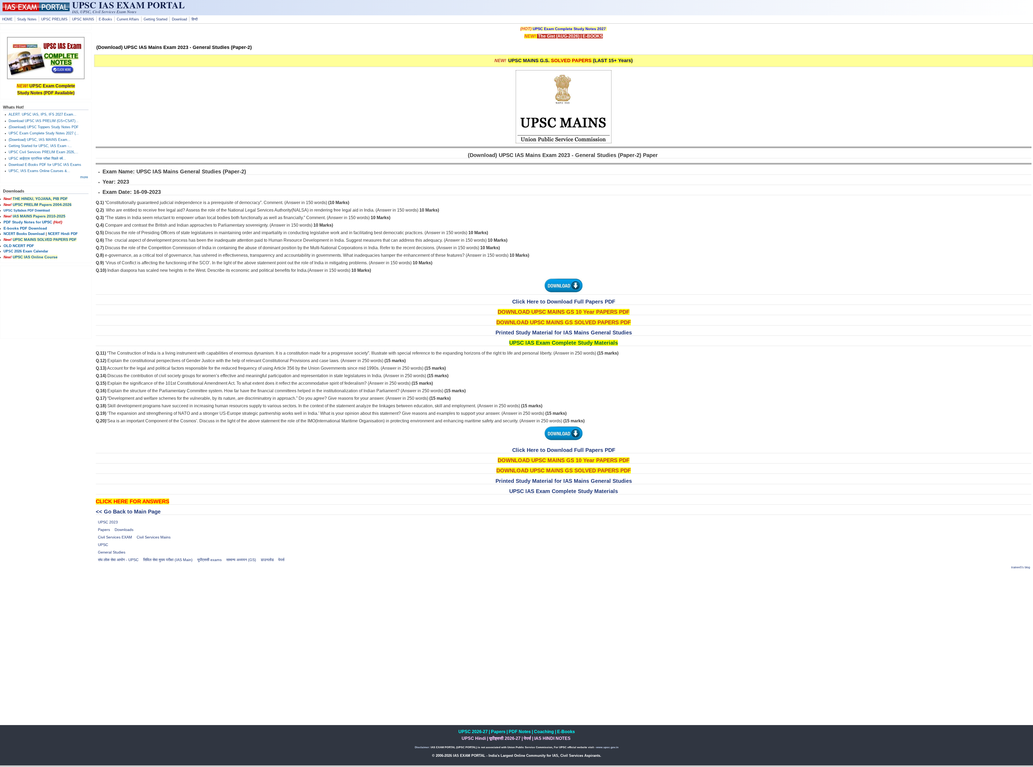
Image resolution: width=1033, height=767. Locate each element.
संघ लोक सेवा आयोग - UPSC (118, 560)
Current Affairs (128, 19)
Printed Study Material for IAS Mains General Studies (564, 333)
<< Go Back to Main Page (128, 512)
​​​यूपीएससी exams (209, 560)
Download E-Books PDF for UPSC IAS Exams (45, 165)
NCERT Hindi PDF (63, 234)
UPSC (103, 545)
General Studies (111, 552)
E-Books (105, 19)
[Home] (36, 10)
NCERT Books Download (24, 234)
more (84, 177)
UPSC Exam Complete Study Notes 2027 (569, 29)
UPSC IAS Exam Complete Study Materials (563, 491)
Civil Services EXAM (115, 537)
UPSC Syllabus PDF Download (26, 210)
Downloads (124, 529)
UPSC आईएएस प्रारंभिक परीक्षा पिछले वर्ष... (37, 158)
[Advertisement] (563, 612)
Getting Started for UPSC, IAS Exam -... (40, 146)
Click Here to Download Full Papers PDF (563, 302)
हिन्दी (195, 19)
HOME (7, 19)
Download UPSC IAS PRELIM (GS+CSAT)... (44, 121)
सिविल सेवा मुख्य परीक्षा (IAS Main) (168, 560)
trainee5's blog (1020, 567)
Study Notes (27, 19)
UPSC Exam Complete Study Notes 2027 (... (44, 133)
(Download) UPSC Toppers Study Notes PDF (44, 127)
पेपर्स (281, 560)
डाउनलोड (267, 560)
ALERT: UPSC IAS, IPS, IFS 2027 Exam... (42, 114)
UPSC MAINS (83, 19)
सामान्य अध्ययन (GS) (241, 560)
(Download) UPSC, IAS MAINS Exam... (39, 140)
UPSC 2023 (108, 522)
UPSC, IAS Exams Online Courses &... (39, 171)
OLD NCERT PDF (18, 246)
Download (179, 19)
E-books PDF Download (25, 228)
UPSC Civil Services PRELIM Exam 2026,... (43, 152)
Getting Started (155, 19)
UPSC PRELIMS (54, 19)
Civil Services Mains (154, 537)
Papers (104, 529)
